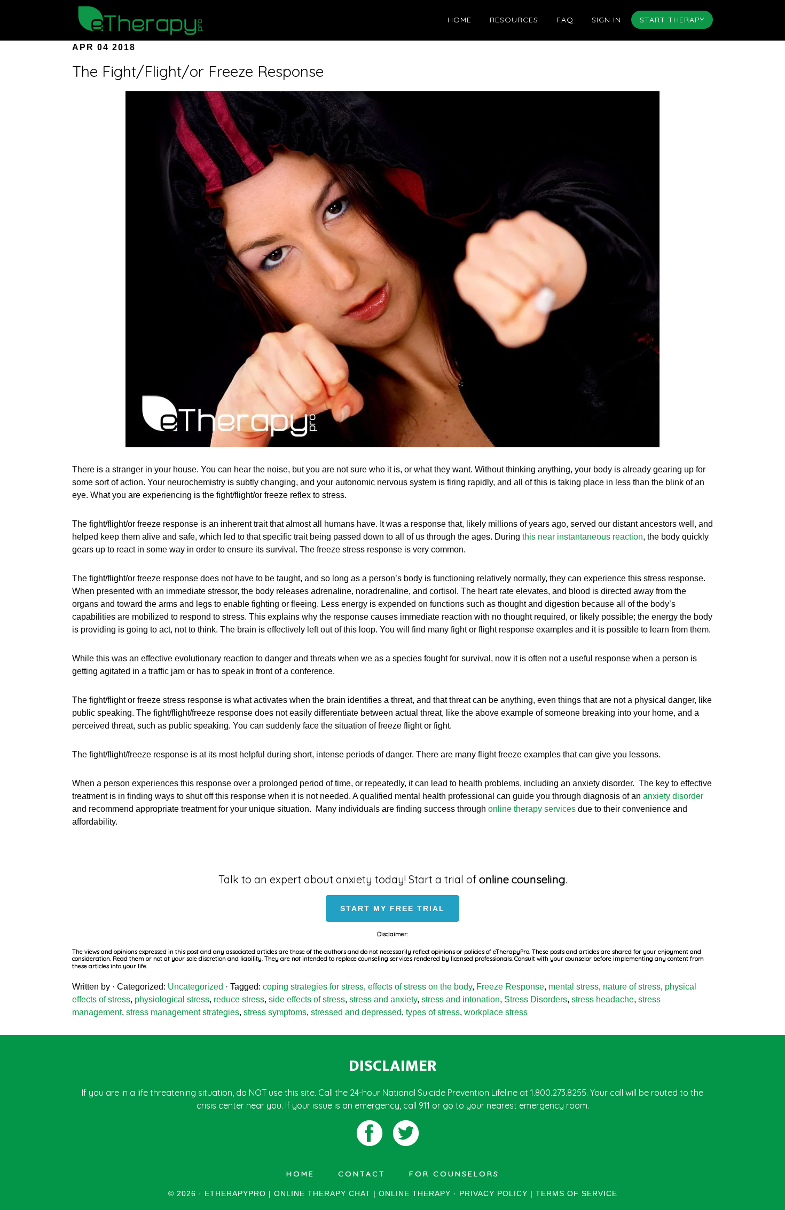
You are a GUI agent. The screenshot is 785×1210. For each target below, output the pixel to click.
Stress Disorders (535, 999)
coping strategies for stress (313, 986)
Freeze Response (510, 986)
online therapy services (532, 808)
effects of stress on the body (420, 986)
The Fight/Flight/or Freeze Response (198, 71)
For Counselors (454, 1173)
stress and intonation (460, 999)
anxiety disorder (673, 796)
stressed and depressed (356, 1012)
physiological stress (172, 999)
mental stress (573, 986)
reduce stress (239, 999)
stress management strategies (182, 1012)
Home (300, 1173)
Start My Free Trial (392, 908)
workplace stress (496, 1012)
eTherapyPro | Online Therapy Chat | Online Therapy (168, 20)
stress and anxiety (383, 999)
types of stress (433, 1012)
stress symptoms (275, 1012)
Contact (362, 1173)
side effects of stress (307, 999)
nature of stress (632, 986)
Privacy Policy (493, 1193)
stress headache (602, 999)
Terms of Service (576, 1193)
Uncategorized (195, 986)
